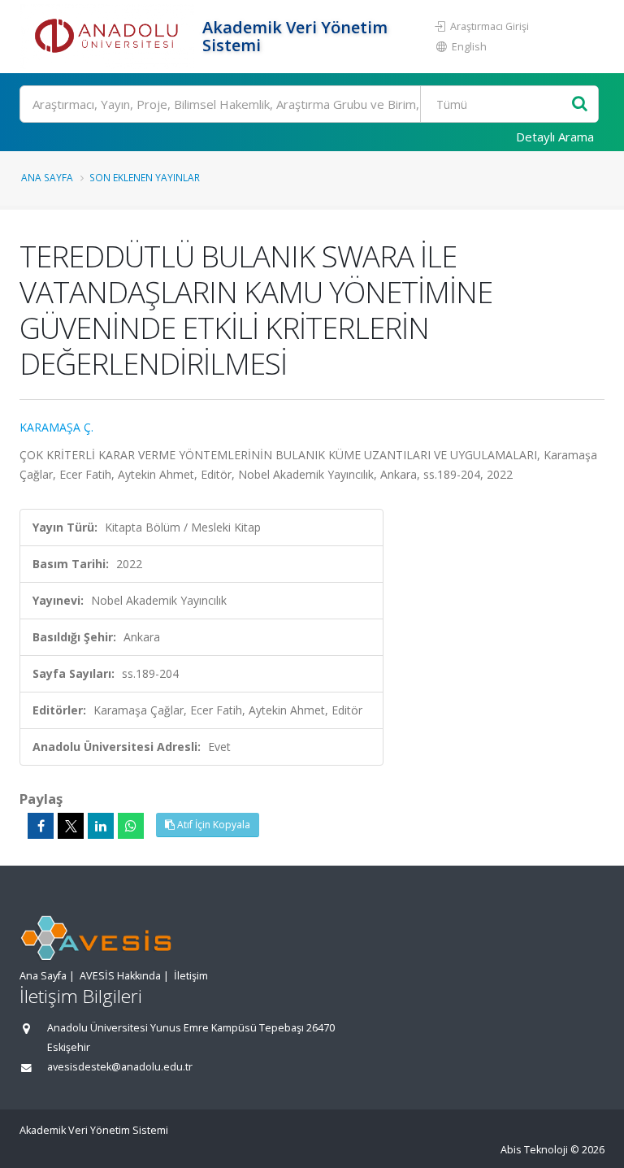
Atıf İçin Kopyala (212, 824)
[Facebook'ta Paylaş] (41, 826)
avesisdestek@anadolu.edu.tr (120, 1067)
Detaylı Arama (555, 136)
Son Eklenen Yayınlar (144, 177)
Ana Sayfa (47, 177)
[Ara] (579, 104)
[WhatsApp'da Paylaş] (131, 826)
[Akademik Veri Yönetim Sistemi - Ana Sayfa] (109, 36)
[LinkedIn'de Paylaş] (101, 826)
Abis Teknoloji (534, 1150)
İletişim (191, 976)
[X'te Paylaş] (71, 826)
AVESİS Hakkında (120, 976)
